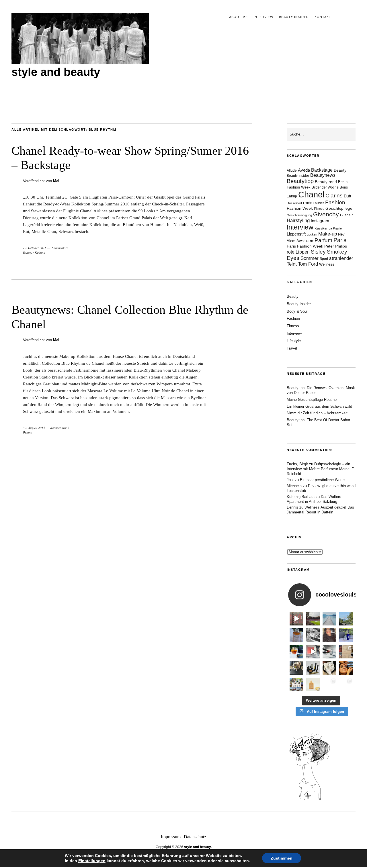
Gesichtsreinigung (299, 215)
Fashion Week (300, 208)
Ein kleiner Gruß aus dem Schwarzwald (319, 406)
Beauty (27, 252)
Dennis (292, 507)
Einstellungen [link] (92, 860)
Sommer (309, 258)
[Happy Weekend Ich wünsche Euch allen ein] (329, 668)
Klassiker (321, 228)
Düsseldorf (294, 203)
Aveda (304, 170)
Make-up (327, 234)
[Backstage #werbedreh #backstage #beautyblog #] (313, 652)
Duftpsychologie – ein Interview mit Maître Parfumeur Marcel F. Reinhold (321, 469)
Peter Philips (335, 246)
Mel (56, 181)
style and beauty (55, 72)
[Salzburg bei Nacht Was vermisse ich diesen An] (346, 685)
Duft (347, 196)
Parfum (323, 240)
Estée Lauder (313, 203)
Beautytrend (326, 182)
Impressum (171, 836)
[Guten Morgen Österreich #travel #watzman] (346, 619)
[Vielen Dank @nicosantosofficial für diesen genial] (296, 619)
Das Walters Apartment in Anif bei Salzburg (314, 499)
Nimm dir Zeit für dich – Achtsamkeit (317, 413)
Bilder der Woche (325, 187)
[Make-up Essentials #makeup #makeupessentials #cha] (313, 635)
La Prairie (335, 228)
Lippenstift (296, 234)
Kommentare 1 (61, 248)
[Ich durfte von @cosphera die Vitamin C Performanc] (329, 685)
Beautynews (322, 175)
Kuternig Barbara (301, 497)
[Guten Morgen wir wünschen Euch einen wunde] (296, 668)
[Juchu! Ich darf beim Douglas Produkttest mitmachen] (346, 635)
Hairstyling (298, 220)
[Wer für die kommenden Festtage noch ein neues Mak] (313, 685)
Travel (292, 348)
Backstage (322, 170)
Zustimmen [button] (281, 858)
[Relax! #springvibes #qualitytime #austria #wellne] (329, 619)
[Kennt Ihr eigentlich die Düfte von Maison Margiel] (296, 635)
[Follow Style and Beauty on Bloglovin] (310, 799)
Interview (263, 17)
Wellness (326, 264)
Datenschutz (195, 836)
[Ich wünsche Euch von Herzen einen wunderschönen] (296, 685)
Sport (324, 259)
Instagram (320, 220)
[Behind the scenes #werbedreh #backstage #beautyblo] (329, 652)
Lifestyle (294, 341)
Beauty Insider (294, 17)
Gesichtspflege (338, 208)
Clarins (334, 196)
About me (238, 17)
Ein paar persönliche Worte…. (325, 480)
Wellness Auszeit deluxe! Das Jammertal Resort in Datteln (320, 509)
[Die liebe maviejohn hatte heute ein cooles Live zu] (313, 668)
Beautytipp (300, 181)
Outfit (309, 241)
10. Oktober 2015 (34, 248)
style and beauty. (198, 847)
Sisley (318, 252)
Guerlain (347, 215)
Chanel (311, 194)
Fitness (319, 208)
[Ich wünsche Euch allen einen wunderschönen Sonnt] (296, 652)
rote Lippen (298, 251)
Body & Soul (297, 311)
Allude (292, 170)
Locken (312, 234)
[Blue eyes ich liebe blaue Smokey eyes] (346, 668)
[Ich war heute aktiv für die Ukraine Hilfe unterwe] (346, 652)
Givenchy (326, 214)
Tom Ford (308, 264)
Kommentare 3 (59, 427)
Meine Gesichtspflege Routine (312, 399)
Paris (339, 240)
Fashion (40, 252)
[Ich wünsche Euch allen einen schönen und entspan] (313, 619)
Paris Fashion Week (305, 246)
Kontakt (323, 17)
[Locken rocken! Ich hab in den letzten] (329, 635)
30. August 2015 (34, 427)
